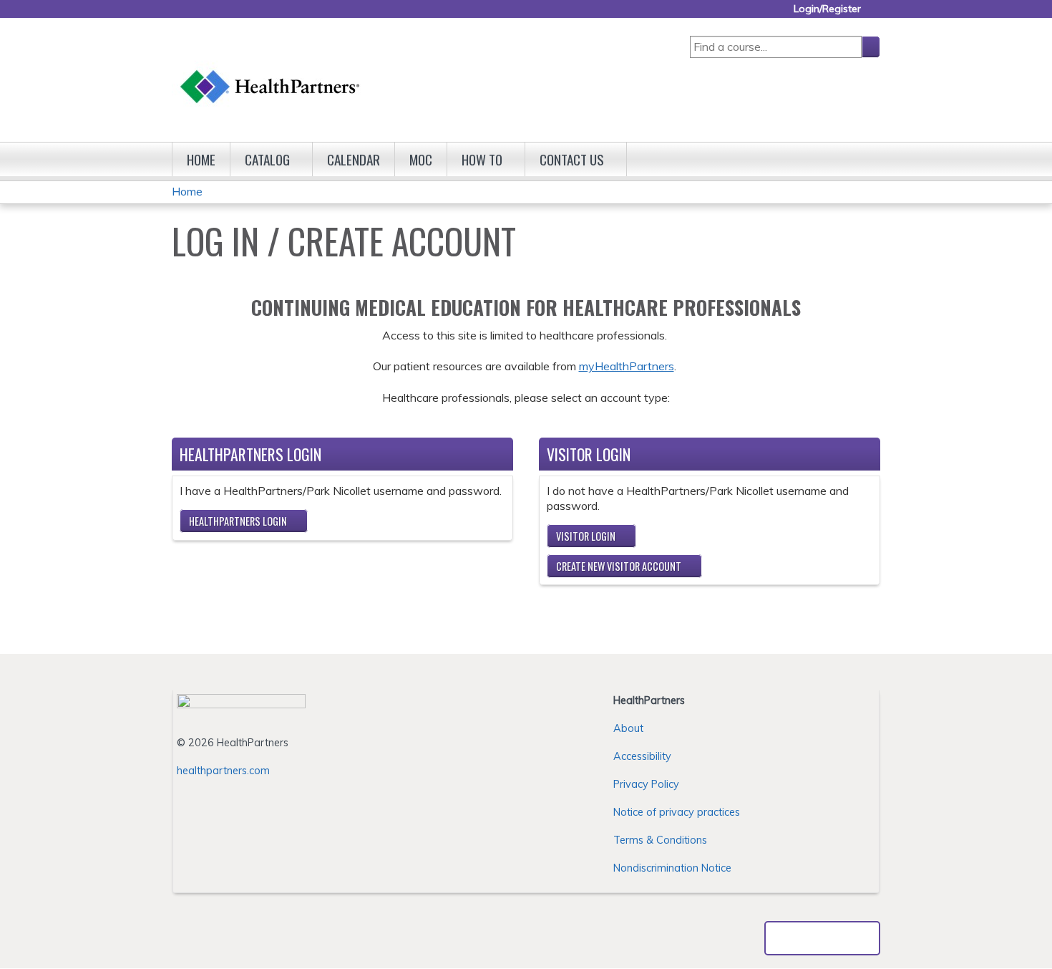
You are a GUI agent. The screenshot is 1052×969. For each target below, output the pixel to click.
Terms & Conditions (660, 840)
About (628, 728)
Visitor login (585, 536)
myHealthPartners (626, 366)
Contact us (572, 159)
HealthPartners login (238, 521)
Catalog (267, 159)
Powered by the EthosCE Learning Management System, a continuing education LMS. (822, 938)
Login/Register (827, 9)
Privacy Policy (646, 784)
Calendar (353, 159)
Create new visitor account (618, 566)
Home (201, 159)
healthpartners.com (223, 770)
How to (482, 159)
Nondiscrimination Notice (672, 868)
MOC (420, 159)
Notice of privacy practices (676, 812)
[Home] (270, 72)
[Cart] (876, 14)
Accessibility (642, 756)
